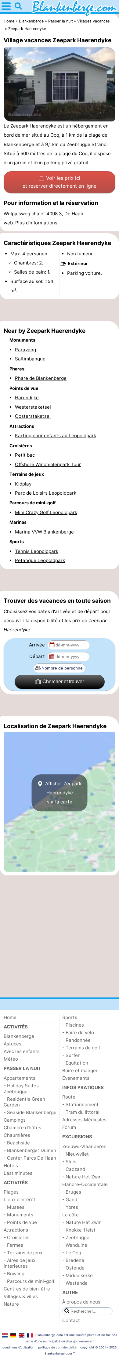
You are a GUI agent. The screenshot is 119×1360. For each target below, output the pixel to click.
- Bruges (71, 1192)
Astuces (12, 1044)
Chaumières (17, 1135)
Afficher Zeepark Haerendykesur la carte (62, 793)
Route (68, 1097)
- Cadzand (73, 1169)
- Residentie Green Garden (24, 1102)
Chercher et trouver (63, 681)
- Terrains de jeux (23, 1253)
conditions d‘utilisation (18, 1347)
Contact (71, 1320)
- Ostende (73, 1268)
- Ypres (70, 1207)
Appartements (19, 1078)
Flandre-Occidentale (85, 1184)
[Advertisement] (59, 310)
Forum (69, 1127)
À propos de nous (81, 1302)
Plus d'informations (36, 223)
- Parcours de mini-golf (29, 1281)
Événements (75, 1078)
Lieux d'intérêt (19, 1199)
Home (10, 1017)
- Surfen (71, 1055)
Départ (37, 656)
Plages (11, 1192)
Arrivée (37, 645)
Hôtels (11, 1165)
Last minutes (18, 1173)
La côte (70, 1215)
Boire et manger (80, 1070)
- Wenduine (74, 1245)
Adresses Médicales (84, 1120)
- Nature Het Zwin (82, 1177)
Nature (11, 1304)
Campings (15, 1120)
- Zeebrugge (75, 1237)
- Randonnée (76, 1040)
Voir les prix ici (59, 182)
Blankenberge (19, 1036)
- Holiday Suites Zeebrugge (21, 1088)
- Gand (69, 1199)
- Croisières (17, 1237)
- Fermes (13, 1245)
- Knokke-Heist (79, 1230)
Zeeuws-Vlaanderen (84, 1146)
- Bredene (73, 1260)
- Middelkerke (77, 1275)
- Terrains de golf (81, 1048)
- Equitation (75, 1063)
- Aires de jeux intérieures (19, 1263)
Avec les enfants (22, 1051)
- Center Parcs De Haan (30, 1158)
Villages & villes (21, 1296)
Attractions (16, 1230)
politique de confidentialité (57, 1347)
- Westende (75, 1283)
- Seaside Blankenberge (30, 1112)
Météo (11, 1059)
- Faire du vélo (78, 1032)
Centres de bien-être (27, 1289)
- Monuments (18, 1215)
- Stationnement (80, 1104)
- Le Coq (71, 1253)
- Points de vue (20, 1222)
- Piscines (73, 1025)
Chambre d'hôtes (22, 1127)
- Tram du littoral (80, 1112)
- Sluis (69, 1161)
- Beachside (17, 1143)
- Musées (14, 1207)
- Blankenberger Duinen (30, 1150)
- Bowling (14, 1273)
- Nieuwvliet (75, 1154)
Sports (69, 1017)
